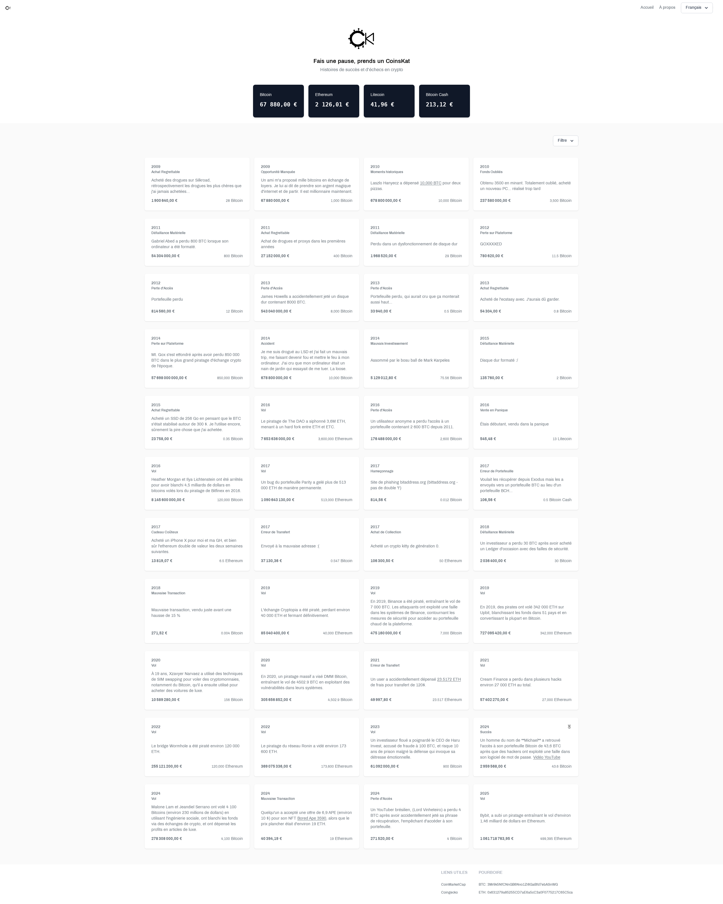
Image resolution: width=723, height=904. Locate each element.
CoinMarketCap (453, 884)
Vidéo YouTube (546, 757)
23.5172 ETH (449, 680)
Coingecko (449, 892)
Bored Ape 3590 (311, 818)
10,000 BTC (430, 183)
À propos (667, 8)
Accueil (647, 8)
